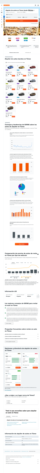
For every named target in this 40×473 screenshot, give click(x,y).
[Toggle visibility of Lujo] (23, 193)
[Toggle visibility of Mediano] (24, 192)
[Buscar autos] (1, 12)
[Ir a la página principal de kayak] (7, 5)
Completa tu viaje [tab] (15, 416)
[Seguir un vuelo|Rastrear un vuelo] (1, 17)
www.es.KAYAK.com (7, 451)
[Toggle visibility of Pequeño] (17, 192)
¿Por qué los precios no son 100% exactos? (13, 463)
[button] (2, 5)
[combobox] (11, 12)
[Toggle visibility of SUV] (16, 195)
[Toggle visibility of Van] (16, 193)
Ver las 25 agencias (8, 390)
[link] (21, 244)
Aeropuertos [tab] (8, 416)
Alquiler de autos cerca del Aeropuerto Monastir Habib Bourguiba (29, 423)
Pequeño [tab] (13, 262)
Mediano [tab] (17, 262)
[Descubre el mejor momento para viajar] (1, 19)
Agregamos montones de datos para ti (12, 461)
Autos (12, 451)
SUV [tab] (25, 262)
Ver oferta (13, 75)
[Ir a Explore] (1, 15)
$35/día (30, 10)
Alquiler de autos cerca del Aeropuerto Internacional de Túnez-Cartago (13, 423)
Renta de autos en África (17, 451)
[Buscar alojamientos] (1, 10)
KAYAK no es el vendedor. (10, 459)
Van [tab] (28, 262)
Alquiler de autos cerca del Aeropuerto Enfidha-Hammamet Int (14, 425)
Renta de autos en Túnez (25, 451)
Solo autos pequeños (34, 23)
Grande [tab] (22, 262)
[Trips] (1, 22)
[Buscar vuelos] (1, 8)
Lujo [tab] (31, 262)
